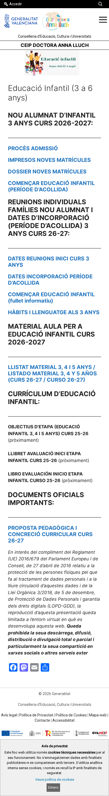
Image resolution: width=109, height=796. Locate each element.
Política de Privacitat (36, 715)
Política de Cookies (71, 715)
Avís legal (9, 715)
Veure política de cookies (54, 780)
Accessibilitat (63, 720)
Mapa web (98, 715)
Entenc (53, 787)
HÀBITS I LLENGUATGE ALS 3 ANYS (53, 312)
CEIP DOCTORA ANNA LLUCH (55, 45)
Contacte (42, 720)
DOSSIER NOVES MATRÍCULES (47, 171)
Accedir (15, 4)
